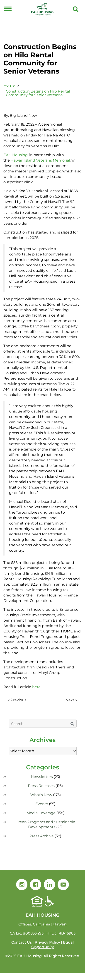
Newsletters (42, 777)
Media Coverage (41, 813)
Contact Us (21, 942)
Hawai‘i (60, 924)
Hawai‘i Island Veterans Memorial (40, 160)
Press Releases (41, 786)
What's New (41, 795)
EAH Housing (15, 155)
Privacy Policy (47, 942)
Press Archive (41, 836)
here (36, 687)
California (41, 924)
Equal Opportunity (52, 944)
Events (41, 804)
